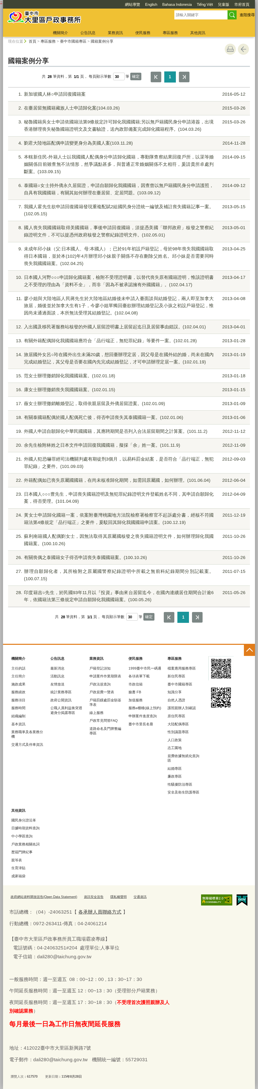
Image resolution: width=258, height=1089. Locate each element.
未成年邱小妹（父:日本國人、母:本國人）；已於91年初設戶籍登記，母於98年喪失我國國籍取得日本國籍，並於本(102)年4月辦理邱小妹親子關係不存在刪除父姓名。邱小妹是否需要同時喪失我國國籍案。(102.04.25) (131, 256)
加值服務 (135, 700)
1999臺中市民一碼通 (144, 668)
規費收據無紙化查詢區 (183, 758)
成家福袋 (18, 876)
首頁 (32, 41)
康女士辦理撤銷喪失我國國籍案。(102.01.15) (130, 389)
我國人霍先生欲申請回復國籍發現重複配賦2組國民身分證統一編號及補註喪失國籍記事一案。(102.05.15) (131, 210)
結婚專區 (175, 768)
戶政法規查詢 (100, 684)
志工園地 (175, 748)
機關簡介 (60, 33)
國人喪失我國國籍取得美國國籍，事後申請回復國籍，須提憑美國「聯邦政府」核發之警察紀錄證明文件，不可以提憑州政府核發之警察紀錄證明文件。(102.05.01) (131, 231)
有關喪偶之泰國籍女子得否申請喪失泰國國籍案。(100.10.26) (130, 557)
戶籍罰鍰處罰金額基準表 (105, 702)
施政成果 (18, 684)
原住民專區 (176, 716)
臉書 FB (134, 692)
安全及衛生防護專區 (183, 792)
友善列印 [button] (230, 49)
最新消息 (57, 668)
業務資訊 (115, 33)
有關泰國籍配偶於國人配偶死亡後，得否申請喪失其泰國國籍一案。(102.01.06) (130, 417)
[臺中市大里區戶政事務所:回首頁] (82, 18)
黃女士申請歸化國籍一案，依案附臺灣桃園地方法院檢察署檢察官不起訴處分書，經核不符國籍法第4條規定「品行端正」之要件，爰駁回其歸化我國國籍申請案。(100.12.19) (130, 519)
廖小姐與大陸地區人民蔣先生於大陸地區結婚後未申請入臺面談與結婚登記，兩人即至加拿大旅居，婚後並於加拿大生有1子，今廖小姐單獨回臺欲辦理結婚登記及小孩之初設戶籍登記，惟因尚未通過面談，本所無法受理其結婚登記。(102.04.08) (130, 306)
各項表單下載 (139, 676)
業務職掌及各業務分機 (27, 734)
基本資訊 (18, 724)
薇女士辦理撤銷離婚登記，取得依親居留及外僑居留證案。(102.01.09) (130, 403)
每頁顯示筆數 (100, 76)
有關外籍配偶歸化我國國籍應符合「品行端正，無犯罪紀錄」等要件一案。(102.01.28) (130, 340)
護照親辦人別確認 (182, 708)
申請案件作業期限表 (105, 676)
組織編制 (18, 716)
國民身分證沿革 (23, 820)
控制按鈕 (249, 650)
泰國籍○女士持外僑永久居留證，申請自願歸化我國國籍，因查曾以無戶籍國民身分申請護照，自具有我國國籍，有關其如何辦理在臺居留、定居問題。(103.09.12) (131, 189)
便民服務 (142, 33)
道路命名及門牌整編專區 (105, 731)
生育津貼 (18, 868)
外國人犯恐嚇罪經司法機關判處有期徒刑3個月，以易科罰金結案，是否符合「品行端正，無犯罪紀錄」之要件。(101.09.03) (130, 463)
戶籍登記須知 (100, 668)
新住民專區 (176, 676)
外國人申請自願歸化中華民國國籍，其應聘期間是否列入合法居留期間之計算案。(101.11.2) (130, 431)
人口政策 (175, 740)
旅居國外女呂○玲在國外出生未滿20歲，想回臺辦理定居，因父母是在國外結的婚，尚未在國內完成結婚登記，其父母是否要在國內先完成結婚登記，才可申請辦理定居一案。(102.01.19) (130, 358)
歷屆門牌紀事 (22, 852)
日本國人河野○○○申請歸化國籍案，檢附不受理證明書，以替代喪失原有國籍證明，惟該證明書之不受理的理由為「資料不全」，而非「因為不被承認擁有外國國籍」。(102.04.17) (130, 281)
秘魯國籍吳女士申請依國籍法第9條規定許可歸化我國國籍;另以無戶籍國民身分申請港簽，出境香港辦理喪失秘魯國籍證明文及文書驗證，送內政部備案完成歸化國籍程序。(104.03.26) (131, 125)
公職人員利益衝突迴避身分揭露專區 (66, 710)
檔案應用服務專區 (182, 668)
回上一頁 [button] (243, 49)
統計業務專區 (61, 692)
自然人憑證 (176, 700)
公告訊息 (87, 33)
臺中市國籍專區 (73, 41)
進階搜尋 (247, 15)
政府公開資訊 (61, 700)
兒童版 (223, 4)
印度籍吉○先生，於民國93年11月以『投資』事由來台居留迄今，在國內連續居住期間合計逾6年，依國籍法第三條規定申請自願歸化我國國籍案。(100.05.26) (130, 596)
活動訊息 (57, 676)
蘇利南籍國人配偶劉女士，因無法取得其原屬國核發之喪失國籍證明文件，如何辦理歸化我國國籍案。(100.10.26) (130, 540)
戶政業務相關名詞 (25, 844)
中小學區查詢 (22, 836)
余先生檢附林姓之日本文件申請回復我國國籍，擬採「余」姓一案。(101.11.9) (130, 445)
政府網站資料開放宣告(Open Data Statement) (44, 897)
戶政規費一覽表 (101, 692)
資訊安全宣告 (94, 897)
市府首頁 (241, 4)
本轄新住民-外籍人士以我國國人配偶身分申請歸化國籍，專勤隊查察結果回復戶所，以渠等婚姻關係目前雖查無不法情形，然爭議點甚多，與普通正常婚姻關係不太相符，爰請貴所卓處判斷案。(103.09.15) (131, 164)
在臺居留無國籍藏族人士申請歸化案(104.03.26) (131, 108)
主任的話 (18, 668)
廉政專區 (175, 776)
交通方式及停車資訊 (27, 744)
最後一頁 (184, 77)
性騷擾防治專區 (180, 784)
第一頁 (156, 77)
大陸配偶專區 (178, 724)
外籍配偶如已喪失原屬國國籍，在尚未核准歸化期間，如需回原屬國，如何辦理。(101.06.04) (130, 480)
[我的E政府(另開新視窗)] (242, 900)
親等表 (16, 860)
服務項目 (18, 700)
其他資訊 (197, 33)
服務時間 (18, 708)
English (151, 4)
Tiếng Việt (205, 4)
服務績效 (18, 692)
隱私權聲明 (118, 897)
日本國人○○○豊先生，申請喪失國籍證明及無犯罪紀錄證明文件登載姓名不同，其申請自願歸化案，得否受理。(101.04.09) (130, 498)
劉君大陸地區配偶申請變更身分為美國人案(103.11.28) (131, 143)
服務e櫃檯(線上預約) (144, 708)
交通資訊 (140, 897)
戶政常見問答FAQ (103, 721)
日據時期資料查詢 (25, 828)
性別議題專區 (178, 732)
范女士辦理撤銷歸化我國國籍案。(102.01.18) (130, 375)
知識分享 (175, 692)
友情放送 (57, 684)
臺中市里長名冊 (140, 724)
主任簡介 (18, 676)
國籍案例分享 (102, 41)
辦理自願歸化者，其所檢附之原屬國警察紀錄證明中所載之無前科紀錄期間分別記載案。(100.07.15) (130, 575)
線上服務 (96, 713)
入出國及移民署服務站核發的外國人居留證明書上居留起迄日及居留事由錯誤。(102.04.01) (130, 326)
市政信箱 (135, 684)
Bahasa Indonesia (177, 4)
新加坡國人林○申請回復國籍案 (131, 94)
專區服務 (170, 33)
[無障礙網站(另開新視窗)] (216, 900)
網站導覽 (132, 4)
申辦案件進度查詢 (142, 716)
